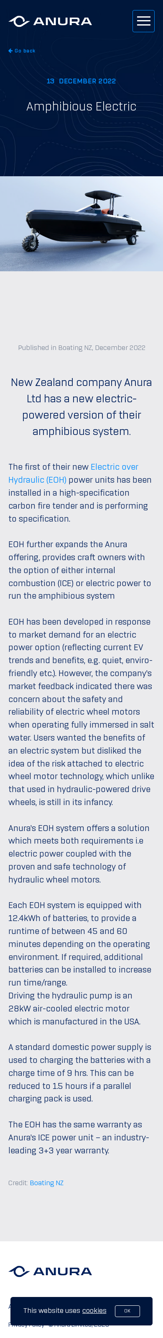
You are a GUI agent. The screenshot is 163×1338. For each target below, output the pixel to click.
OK (127, 1311)
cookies (94, 1311)
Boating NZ (47, 1183)
